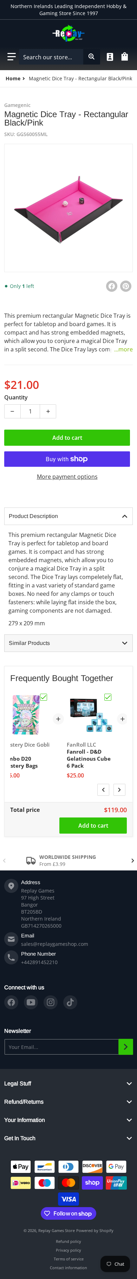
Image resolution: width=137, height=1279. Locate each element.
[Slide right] (119, 790)
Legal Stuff (17, 1083)
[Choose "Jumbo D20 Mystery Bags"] (43, 697)
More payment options (67, 476)
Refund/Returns (24, 1102)
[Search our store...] (91, 57)
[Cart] (126, 57)
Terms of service (69, 1258)
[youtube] (31, 1002)
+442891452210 (39, 962)
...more (123, 349)
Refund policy (68, 1241)
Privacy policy (68, 1250)
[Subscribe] (125, 1047)
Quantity (16, 397)
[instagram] (51, 1002)
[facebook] (11, 1002)
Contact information (68, 1267)
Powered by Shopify (94, 1230)
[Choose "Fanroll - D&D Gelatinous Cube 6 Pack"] (107, 697)
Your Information (24, 1120)
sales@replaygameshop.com (54, 944)
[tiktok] (70, 1002)
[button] (11, 57)
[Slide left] (103, 790)
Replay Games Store (56, 1230)
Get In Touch (19, 1138)
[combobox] (59, 57)
